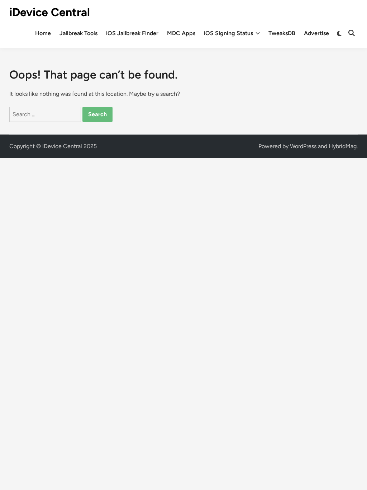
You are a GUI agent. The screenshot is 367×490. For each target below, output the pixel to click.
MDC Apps (181, 33)
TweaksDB (281, 33)
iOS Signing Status (228, 33)
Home (43, 33)
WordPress (303, 146)
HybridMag (343, 146)
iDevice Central (49, 12)
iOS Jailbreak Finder (132, 33)
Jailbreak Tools (78, 33)
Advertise (316, 33)
